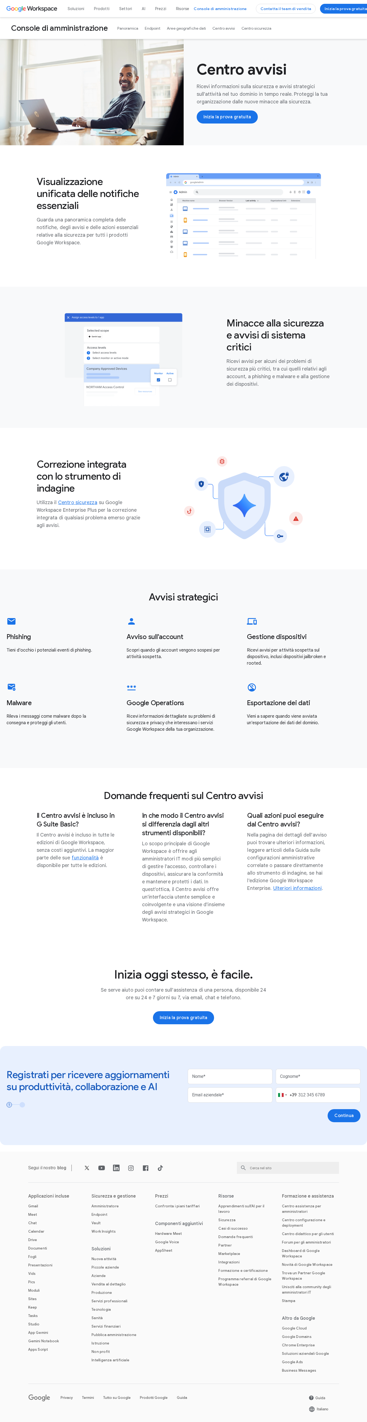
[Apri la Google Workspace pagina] (32, 8)
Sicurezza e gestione (114, 1196)
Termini (88, 1397)
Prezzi (160, 8)
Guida (182, 1397)
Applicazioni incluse (49, 1196)
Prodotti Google (154, 1397)
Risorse (182, 8)
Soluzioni (76, 8)
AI (143, 8)
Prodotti (101, 8)
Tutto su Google (117, 1397)
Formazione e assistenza (308, 1196)
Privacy (67, 1397)
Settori (125, 8)
